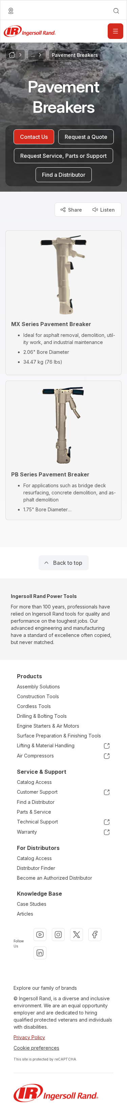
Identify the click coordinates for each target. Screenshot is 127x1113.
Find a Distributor (36, 802)
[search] (116, 11)
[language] (11, 11)
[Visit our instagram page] (58, 934)
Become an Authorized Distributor (54, 878)
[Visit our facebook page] (94, 934)
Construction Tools (38, 696)
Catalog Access (34, 782)
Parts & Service (34, 812)
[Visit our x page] (76, 934)
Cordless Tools (34, 706)
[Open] (115, 31)
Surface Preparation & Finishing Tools (59, 736)
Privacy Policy (29, 1037)
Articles (25, 914)
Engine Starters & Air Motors (48, 726)
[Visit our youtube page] (40, 934)
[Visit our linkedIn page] (40, 952)
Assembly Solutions (38, 686)
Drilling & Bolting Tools (42, 716)
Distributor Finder (36, 868)
